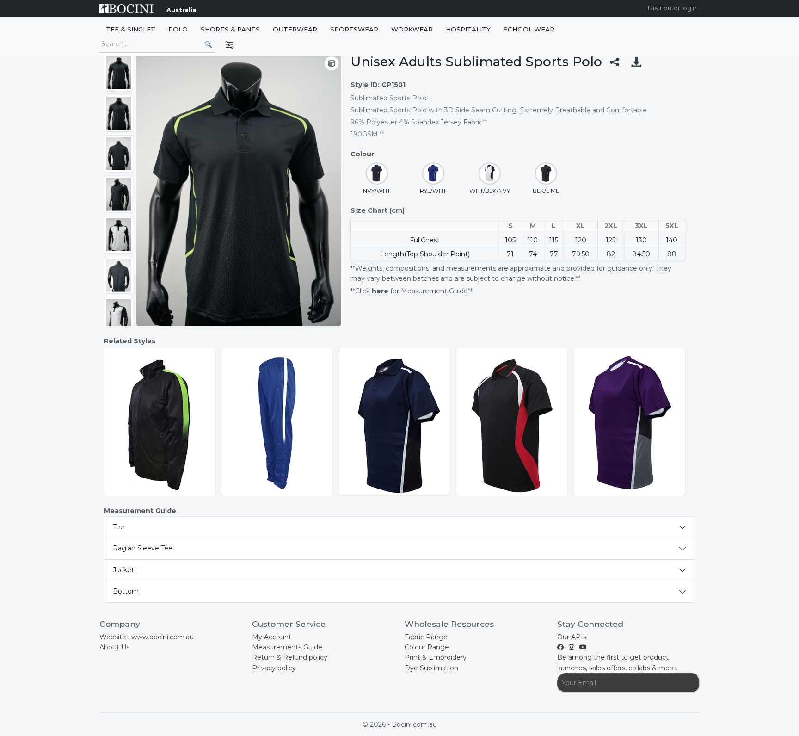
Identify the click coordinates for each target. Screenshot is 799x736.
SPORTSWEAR (354, 29)
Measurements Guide (287, 647)
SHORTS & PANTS (230, 29)
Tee (118, 527)
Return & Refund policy (289, 657)
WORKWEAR (412, 29)
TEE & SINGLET (130, 29)
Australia (181, 9)
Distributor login (672, 8)
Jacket (123, 570)
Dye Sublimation (431, 668)
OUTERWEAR (295, 29)
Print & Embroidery (436, 657)
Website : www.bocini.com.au (146, 637)
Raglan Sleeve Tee (142, 548)
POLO (178, 29)
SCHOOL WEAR (529, 29)
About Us (114, 647)
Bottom (126, 591)
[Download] (636, 61)
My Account (271, 637)
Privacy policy (274, 668)
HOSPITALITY (468, 29)
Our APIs (571, 637)
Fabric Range (426, 637)
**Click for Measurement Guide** (411, 291)
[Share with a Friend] (614, 61)
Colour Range (427, 647)
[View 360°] (331, 63)
